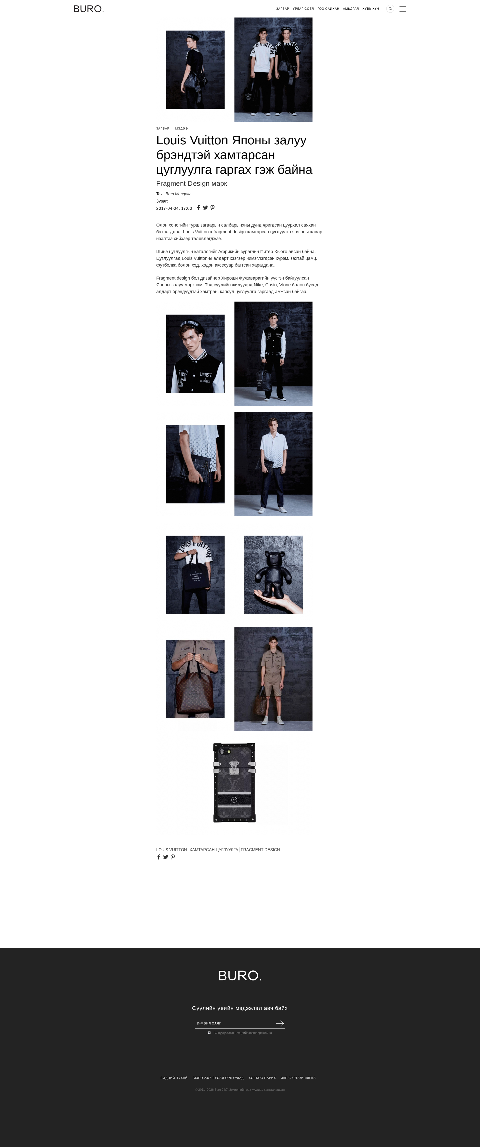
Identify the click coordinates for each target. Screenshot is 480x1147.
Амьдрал (351, 9)
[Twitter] (206, 208)
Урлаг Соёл (303, 9)
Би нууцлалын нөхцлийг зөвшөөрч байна (243, 1033)
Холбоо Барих (262, 1078)
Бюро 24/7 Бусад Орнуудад (218, 1078)
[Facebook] (199, 208)
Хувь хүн (370, 9)
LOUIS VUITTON (171, 850)
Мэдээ (181, 128)
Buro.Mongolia (179, 194)
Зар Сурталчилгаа (298, 1078)
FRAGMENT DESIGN (260, 850)
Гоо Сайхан (329, 9)
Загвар (282, 9)
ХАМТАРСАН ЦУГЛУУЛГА (214, 850)
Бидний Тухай (174, 1078)
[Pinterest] (213, 208)
